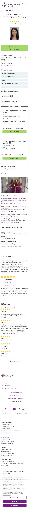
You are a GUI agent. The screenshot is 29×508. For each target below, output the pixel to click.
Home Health (4, 465)
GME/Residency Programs (15, 398)
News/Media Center (16, 401)
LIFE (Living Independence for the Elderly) (13, 463)
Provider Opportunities (7, 453)
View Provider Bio (14, 47)
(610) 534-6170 (6, 65)
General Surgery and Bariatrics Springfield (14, 142)
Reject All (14, 501)
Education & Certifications (10, 83)
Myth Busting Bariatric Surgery (10, 219)
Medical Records (5, 428)
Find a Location (5, 385)
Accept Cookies (14, 505)
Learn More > (4, 273)
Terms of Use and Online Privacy (12, 477)
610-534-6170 (8, 128)
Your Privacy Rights (8, 479)
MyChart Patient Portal (7, 426)
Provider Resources (15, 395)
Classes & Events (5, 440)
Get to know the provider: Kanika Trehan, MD (14, 214)
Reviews (4, 87)
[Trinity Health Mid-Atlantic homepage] (11, 7)
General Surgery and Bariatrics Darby (14, 111)
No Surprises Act (6, 432)
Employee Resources (16, 392)
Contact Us (6, 475)
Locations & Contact (8, 77)
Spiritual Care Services (7, 441)
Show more (13, 361)
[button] (27, 3)
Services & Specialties (8, 73)
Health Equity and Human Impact (10, 430)
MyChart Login (14, 50)
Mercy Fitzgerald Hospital (8, 169)
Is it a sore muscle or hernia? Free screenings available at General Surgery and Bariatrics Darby (14, 200)
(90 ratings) (18, 24)
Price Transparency (6, 424)
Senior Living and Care (7, 461)
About (3, 80)
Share (10, 70)
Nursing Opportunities (7, 455)
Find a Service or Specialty (8, 388)
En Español (4, 434)
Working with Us (6, 451)
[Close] (26, 482)
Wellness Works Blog (7, 443)
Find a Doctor (5, 383)
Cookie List (20, 479)
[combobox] (14, 413)
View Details (19, 128)
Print (4, 70)
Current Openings (6, 449)
